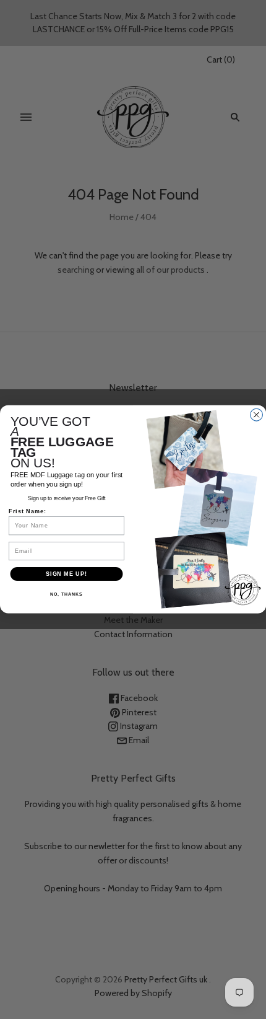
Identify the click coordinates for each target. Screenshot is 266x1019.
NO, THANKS (66, 594)
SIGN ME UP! (66, 573)
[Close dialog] (257, 415)
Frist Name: (27, 511)
